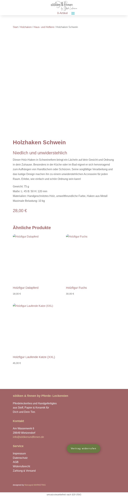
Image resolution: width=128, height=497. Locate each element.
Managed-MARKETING (35, 485)
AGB (15, 462)
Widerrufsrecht (21, 466)
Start (15, 27)
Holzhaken (26, 27)
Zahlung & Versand (24, 470)
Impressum (19, 453)
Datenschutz (20, 457)
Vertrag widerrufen (83, 448)
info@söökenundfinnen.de (28, 437)
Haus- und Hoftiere (44, 27)
